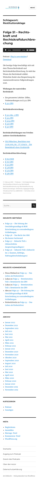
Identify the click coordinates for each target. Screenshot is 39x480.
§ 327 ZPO (9, 127)
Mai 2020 (9, 372)
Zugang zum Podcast (12, 454)
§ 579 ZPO (9, 171)
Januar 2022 (10, 322)
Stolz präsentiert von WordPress (24, 476)
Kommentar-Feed (12, 436)
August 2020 (10, 363)
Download (7, 59)
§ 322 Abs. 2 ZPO (12, 115)
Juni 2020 (9, 369)
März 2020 (9, 378)
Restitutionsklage (9, 188)
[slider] (32, 50)
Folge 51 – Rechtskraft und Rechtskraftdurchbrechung (19, 37)
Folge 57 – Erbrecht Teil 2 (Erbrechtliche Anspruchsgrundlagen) (15, 244)
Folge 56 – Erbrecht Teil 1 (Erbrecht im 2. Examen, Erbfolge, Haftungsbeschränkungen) (20, 253)
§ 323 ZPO (9, 165)
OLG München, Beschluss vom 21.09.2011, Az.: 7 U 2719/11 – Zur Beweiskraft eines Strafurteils (18, 144)
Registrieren (10, 427)
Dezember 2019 (11, 387)
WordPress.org (11, 439)
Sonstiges (9, 410)
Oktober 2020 (10, 358)
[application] (19, 50)
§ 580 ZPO (9, 174)
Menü (32, 7)
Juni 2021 (9, 334)
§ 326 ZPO (9, 124)
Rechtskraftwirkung (26, 186)
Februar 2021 (10, 346)
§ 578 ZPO (9, 168)
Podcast (18, 182)
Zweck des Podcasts (11, 459)
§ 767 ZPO (9, 162)
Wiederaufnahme (9, 191)
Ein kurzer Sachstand (14, 238)
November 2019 (11, 390)
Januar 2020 (10, 384)
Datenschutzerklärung (12, 469)
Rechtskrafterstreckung (11, 186)
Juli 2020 (8, 366)
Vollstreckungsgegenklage (25, 188)
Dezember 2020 (11, 352)
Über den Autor (9, 464)
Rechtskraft (25, 184)
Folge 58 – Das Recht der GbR (17, 235)
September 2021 (11, 328)
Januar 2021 (10, 349)
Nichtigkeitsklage (28, 182)
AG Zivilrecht (7, 476)
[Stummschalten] (27, 50)
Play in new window (19, 57)
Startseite (7, 449)
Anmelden (9, 430)
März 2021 (9, 343)
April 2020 (9, 375)
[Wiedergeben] (6, 50)
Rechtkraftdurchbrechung (12, 184)
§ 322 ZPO (9, 103)
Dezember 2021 (11, 325)
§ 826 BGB (9, 159)
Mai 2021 (8, 337)
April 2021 (9, 340)
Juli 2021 (8, 331)
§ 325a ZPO (9, 121)
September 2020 (12, 360)
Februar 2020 (10, 381)
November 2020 (11, 355)
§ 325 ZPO (9, 118)
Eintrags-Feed (11, 433)
